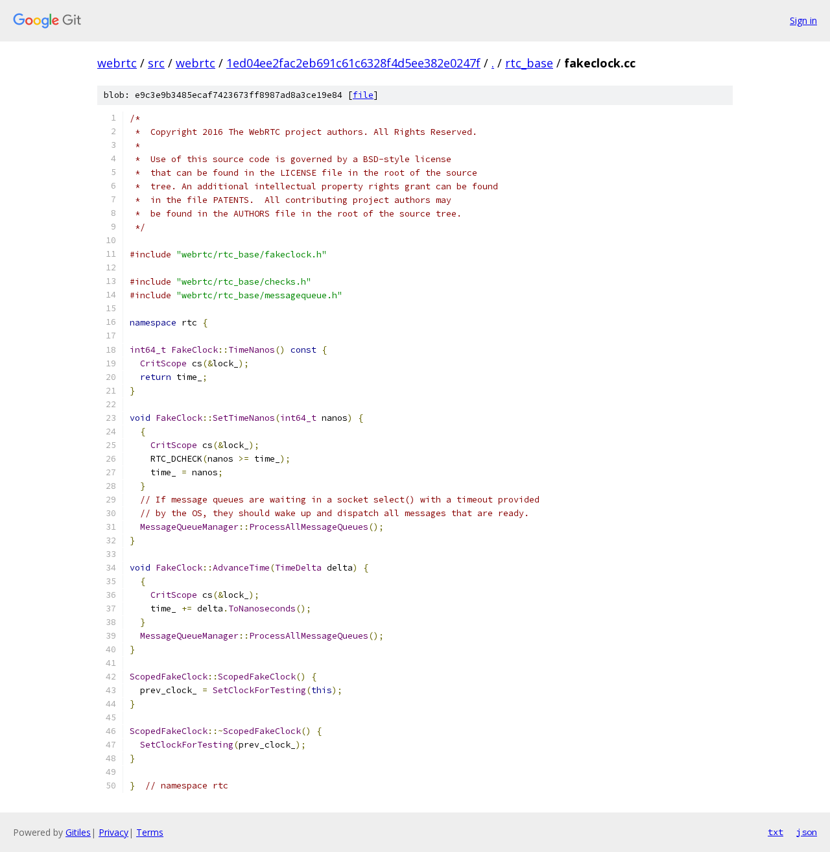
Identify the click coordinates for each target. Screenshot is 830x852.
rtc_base (529, 63)
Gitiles (78, 832)
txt (775, 832)
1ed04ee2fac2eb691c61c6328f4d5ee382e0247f (353, 63)
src (156, 63)
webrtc (117, 63)
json (806, 832)
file (363, 95)
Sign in (803, 20)
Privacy (113, 832)
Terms (149, 832)
